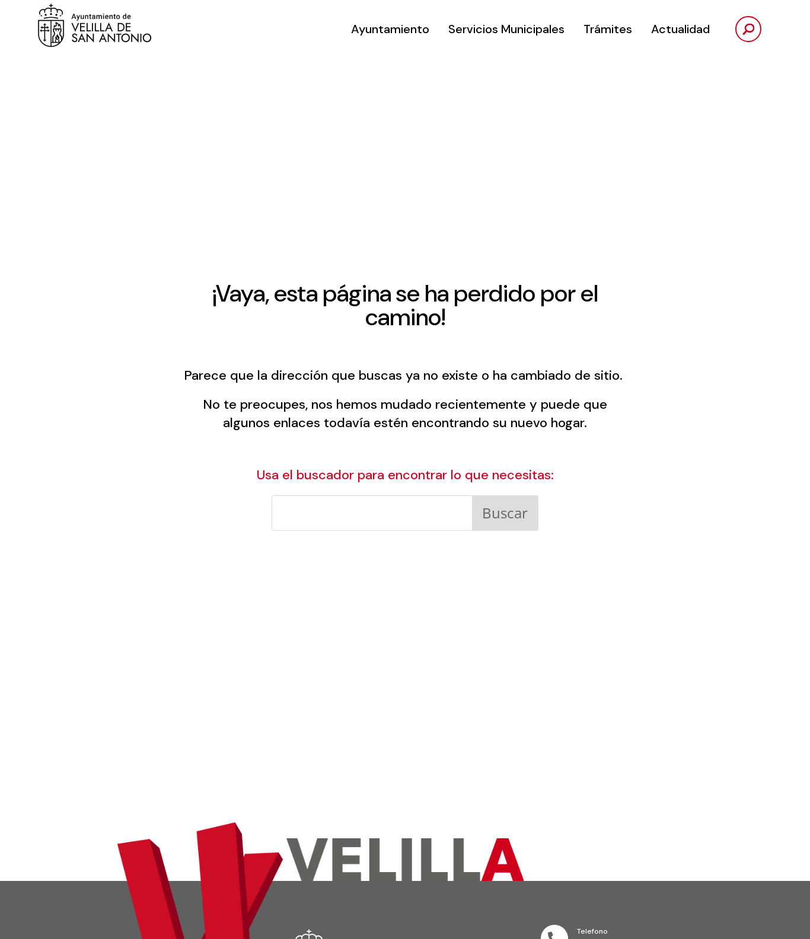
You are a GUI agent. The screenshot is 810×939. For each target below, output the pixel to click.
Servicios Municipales (506, 29)
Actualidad (680, 29)
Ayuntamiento (390, 29)
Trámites (607, 29)
